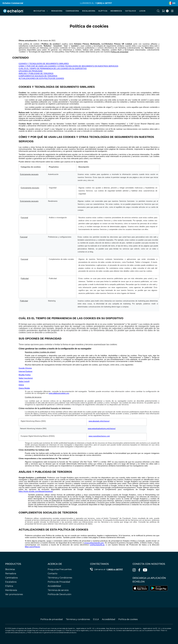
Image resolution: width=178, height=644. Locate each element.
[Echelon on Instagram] (134, 570)
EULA (96, 619)
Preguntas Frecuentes (60, 569)
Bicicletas (10, 569)
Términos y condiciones (78, 619)
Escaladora (10, 582)
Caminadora (11, 577)
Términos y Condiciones (60, 577)
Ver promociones (14, 594)
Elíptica (9, 586)
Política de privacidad (51, 619)
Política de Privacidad (59, 582)
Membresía (11, 590)
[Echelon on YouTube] (145, 570)
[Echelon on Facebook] (139, 570)
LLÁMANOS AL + (88, 3)
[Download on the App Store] (140, 588)
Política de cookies (128, 619)
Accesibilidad (54, 586)
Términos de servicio (58, 590)
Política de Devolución (59, 594)
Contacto (52, 573)
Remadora (10, 573)
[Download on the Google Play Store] (159, 588)
